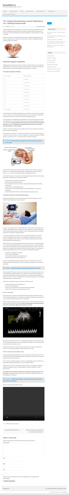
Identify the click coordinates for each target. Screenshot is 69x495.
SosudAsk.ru (9, 5)
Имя (4, 458)
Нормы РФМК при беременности (12, 430)
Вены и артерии (29, 11)
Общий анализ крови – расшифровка (54, 39)
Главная (5, 11)
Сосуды (21, 11)
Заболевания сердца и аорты (13, 423)
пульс (17, 133)
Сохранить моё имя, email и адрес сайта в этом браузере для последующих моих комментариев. (21, 477)
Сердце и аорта (51, 11)
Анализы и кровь (13, 11)
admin (7, 26)
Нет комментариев (40, 26)
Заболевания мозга (40, 11)
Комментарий (6, 442)
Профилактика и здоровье (9, 14)
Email (4, 463)
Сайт (4, 469)
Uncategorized (50, 55)
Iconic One (52, 492)
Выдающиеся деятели (51, 64)
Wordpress (65, 492)
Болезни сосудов (50, 60)
